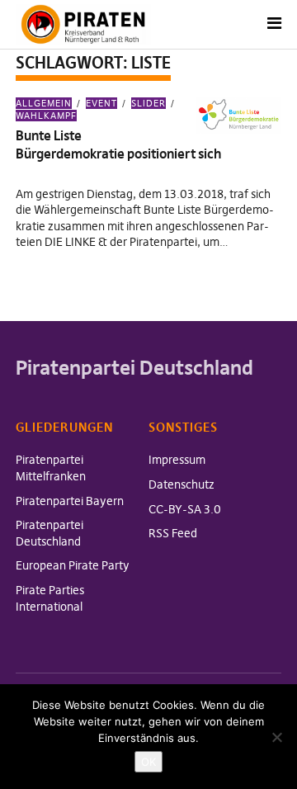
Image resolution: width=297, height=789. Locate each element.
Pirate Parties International (50, 598)
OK (148, 761)
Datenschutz (181, 484)
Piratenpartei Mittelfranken (51, 468)
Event (101, 103)
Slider (148, 103)
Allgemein (44, 103)
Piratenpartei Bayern (70, 501)
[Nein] (276, 737)
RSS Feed (172, 533)
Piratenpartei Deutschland (49, 533)
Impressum (176, 459)
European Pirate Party (73, 565)
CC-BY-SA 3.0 (184, 509)
